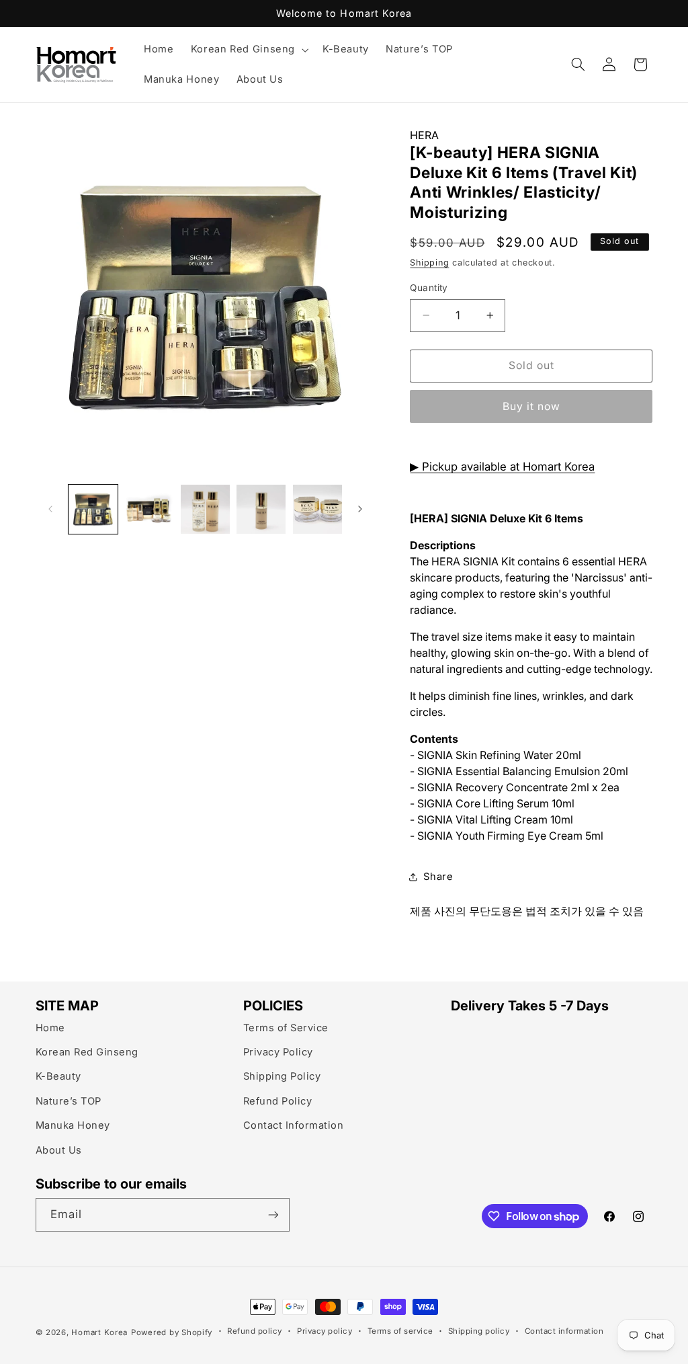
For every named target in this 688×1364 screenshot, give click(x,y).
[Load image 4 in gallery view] (261, 509)
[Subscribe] (272, 1214)
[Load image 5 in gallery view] (317, 509)
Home (50, 1028)
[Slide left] (50, 509)
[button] (248, 50)
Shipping (429, 262)
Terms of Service (286, 1028)
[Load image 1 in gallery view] (93, 509)
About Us (59, 1150)
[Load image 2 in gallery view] (148, 509)
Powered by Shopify (171, 1332)
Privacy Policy (278, 1052)
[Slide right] (360, 509)
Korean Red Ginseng (87, 1052)
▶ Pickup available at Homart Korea (502, 466)
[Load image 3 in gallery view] (205, 509)
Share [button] (438, 877)
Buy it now (532, 406)
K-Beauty (58, 1076)
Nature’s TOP (68, 1101)
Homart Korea (99, 1332)
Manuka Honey (73, 1125)
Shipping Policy (282, 1076)
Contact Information (293, 1125)
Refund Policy (277, 1101)
